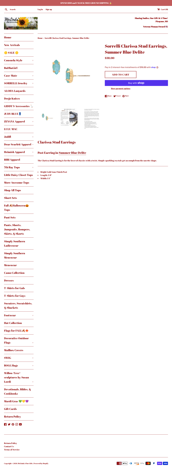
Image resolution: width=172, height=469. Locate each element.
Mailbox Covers (13, 350)
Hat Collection (13, 323)
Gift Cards (10, 409)
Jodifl (19, 137)
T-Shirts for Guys (14, 296)
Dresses (9, 280)
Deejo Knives (12, 98)
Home (7, 37)
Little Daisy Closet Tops (18, 175)
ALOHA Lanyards (15, 91)
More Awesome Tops (16, 182)
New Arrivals (12, 45)
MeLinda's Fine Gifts (25, 463)
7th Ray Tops (19, 167)
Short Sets (10, 198)
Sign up (49, 9)
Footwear (19, 315)
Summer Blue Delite (72, 153)
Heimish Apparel (19, 152)
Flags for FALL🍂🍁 (16, 330)
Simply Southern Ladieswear (14, 243)
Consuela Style (19, 60)
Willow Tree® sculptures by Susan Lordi (19, 377)
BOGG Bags (19, 365)
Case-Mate (19, 75)
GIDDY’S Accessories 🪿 (18, 106)
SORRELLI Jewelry (19, 83)
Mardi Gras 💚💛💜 (16, 401)
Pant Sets (10, 217)
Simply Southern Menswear (14, 255)
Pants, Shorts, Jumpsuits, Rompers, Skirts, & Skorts (17, 229)
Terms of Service (12, 449)
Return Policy (12, 416)
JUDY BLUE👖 (13, 114)
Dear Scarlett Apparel (19, 144)
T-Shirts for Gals (14, 288)
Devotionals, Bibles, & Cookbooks (17, 391)
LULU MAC (10, 129)
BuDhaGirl (10, 68)
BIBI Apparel (12, 159)
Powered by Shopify (41, 463)
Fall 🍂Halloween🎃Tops (16, 208)
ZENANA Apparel (19, 121)
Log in (40, 9)
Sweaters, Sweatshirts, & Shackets (18, 305)
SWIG (19, 358)
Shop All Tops (12, 190)
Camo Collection (14, 273)
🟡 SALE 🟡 (11, 52)
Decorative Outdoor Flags (19, 340)
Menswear (10, 265)
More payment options (120, 88)
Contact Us (9, 446)
